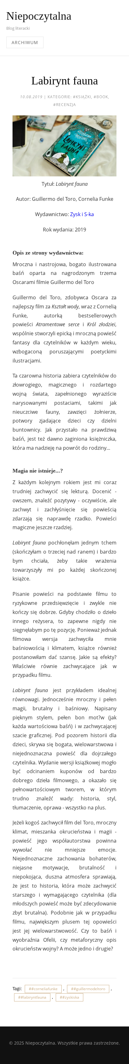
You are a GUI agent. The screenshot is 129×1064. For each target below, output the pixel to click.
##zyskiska (69, 997)
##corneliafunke (43, 988)
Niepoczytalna (38, 16)
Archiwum (25, 42)
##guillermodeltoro (88, 988)
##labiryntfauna (32, 997)
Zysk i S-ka (82, 214)
